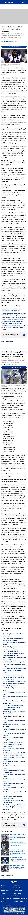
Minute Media (8, 905)
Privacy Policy (17, 893)
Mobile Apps (4, 890)
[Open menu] (2, 2)
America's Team (17, 78)
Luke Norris (6, 41)
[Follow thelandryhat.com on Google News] (24, 335)
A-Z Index (4, 901)
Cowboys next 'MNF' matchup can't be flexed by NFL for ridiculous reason (14, 318)
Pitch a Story (4, 893)
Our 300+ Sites (17, 888)
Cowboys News (9, 341)
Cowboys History (9, 875)
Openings (16, 885)
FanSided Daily (17, 890)
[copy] (10, 44)
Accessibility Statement (20, 898)
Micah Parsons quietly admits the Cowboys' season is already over (12, 322)
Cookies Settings (18, 901)
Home (2, 341)
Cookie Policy (17, 896)
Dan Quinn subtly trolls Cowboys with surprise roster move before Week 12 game (14, 327)
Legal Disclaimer (6, 898)
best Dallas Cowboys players (9, 391)
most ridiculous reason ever (15, 273)
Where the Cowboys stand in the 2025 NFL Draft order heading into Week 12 (14, 314)
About (3, 885)
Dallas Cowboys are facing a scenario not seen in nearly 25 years (13, 309)
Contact (3, 888)
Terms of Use (5, 896)
